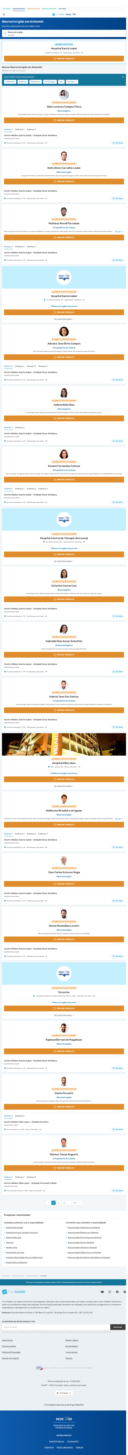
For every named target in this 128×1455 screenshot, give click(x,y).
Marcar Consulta (18, 1276)
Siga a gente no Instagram (109, 1292)
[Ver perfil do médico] (64, 95)
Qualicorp (79, 1447)
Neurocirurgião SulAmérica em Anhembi (84, 1228)
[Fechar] (123, 77)
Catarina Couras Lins (64, 585)
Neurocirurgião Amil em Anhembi (81, 1243)
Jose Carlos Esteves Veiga (64, 872)
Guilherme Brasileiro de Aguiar (64, 810)
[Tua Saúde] (13, 1291)
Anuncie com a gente (10, 1358)
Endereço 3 (31, 129)
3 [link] (64, 1203)
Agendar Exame (33, 9)
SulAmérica (10, 82)
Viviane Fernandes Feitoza (64, 466)
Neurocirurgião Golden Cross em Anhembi (84, 1253)
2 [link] (58, 1203)
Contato (69, 1358)
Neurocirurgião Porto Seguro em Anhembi (84, 1238)
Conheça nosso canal (102, 1292)
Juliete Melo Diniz (64, 404)
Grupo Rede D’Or (77, 1405)
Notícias (62, 9)
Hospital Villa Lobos (11, 1125)
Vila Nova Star (11, 1248)
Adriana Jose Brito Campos (64, 343)
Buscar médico (19, 9)
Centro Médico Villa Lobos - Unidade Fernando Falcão (30, 1183)
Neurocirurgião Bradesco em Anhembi (83, 1233)
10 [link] (75, 1203)
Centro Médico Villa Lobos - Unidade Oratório (26, 1122)
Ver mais (70, 82)
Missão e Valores (72, 1340)
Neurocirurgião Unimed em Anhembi (82, 1248)
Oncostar (10, 1243)
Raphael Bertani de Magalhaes (64, 1039)
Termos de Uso (71, 1352)
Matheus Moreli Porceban (64, 223)
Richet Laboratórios (65, 1447)
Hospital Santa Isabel (64, 48)
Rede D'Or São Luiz (56, 1441)
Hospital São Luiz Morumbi (16, 1263)
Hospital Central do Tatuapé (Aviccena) (22, 1233)
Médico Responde (49, 9)
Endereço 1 (8, 129)
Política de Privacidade (11, 1352)
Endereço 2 (19, 129)
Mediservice (35, 82)
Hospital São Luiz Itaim (15, 1253)
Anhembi (43, 1276)
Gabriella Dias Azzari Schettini (64, 641)
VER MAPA (119, 143)
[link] (80, 1203)
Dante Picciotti (64, 1093)
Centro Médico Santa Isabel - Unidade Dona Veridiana (30, 135)
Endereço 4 (43, 366)
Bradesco (23, 82)
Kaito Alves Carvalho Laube (64, 167)
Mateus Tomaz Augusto (64, 1154)
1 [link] (53, 1203)
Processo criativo (9, 1346)
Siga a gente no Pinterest (125, 1292)
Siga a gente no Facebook (117, 1292)
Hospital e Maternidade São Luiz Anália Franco (24, 1258)
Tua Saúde (6, 9)
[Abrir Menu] (4, 14)
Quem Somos (7, 1340)
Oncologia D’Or (73, 1441)
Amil (61, 82)
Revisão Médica (72, 1346)
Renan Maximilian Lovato (64, 925)
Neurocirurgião (32, 1276)
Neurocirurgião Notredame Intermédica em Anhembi (89, 1258)
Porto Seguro (50, 82)
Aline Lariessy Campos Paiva (64, 106)
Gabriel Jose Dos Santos (64, 696)
